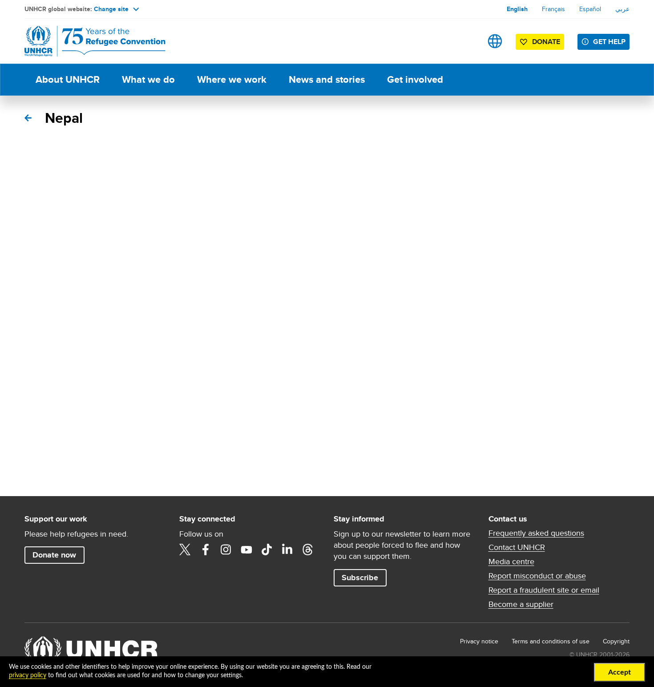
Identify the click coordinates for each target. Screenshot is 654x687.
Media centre (511, 561)
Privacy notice (479, 641)
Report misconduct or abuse (537, 576)
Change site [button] (111, 8)
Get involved (415, 79)
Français (553, 8)
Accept (619, 672)
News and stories (327, 79)
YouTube (246, 549)
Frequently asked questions (536, 533)
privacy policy (27, 675)
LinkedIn (287, 549)
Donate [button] (546, 41)
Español (590, 8)
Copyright (616, 641)
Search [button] (467, 41)
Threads (308, 549)
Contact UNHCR (516, 547)
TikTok (267, 549)
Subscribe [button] (360, 577)
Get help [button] (609, 41)
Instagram (226, 549)
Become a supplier (520, 604)
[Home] (86, 41)
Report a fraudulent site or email (543, 590)
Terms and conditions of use (550, 641)
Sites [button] (495, 41)
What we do (148, 79)
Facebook (205, 549)
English (517, 8)
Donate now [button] (54, 555)
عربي (622, 8)
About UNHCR (68, 79)
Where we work (231, 79)
